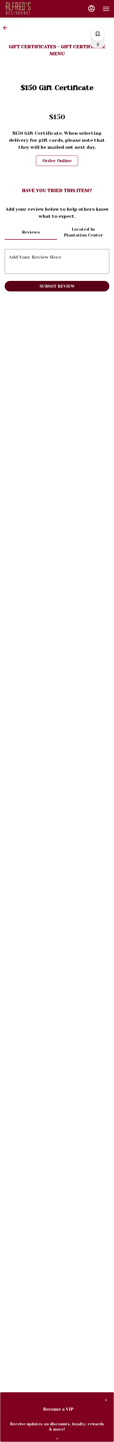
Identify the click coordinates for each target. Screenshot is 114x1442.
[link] (57, 161)
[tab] (31, 232)
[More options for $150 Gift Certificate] (98, 34)
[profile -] (91, 8)
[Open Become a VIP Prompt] (57, 1439)
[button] (7, 27)
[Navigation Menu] (106, 9)
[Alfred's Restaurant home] (30, 8)
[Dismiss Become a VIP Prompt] (106, 1400)
